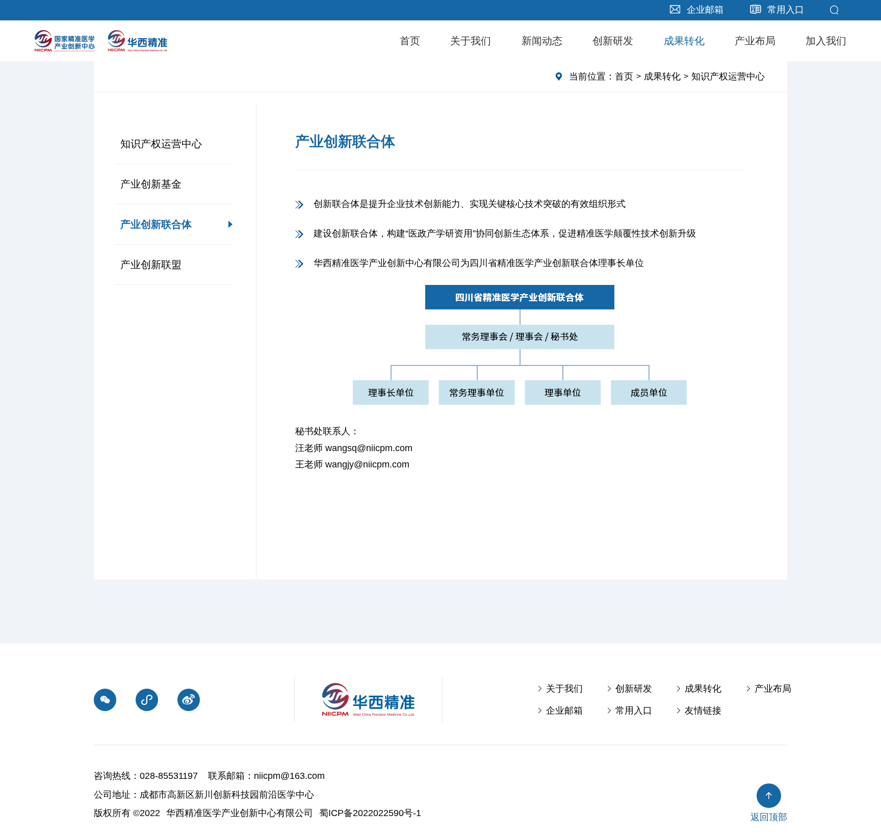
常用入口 (629, 710)
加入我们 (826, 40)
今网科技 (500, 813)
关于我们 (470, 40)
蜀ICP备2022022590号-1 (370, 813)
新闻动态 (542, 40)
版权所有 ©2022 (127, 813)
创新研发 (612, 40)
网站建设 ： (451, 813)
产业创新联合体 (156, 224)
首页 (410, 40)
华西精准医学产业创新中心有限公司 (239, 813)
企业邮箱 (560, 710)
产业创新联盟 (151, 264)
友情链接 (698, 710)
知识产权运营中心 (161, 143)
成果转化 (684, 40)
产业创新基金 (151, 184)
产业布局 (755, 40)
